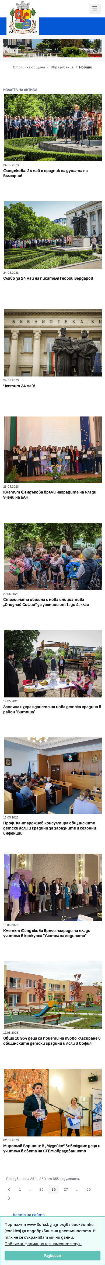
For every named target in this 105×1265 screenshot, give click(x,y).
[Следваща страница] (9, 1198)
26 (55, 1190)
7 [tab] (94, 50)
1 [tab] (62, 50)
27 (67, 1190)
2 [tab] (67, 50)
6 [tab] (89, 50)
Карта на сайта (29, 1214)
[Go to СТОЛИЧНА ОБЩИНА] (22, 17)
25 (42, 1190)
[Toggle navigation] (95, 9)
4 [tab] (78, 50)
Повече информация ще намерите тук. (43, 1243)
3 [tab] (72, 50)
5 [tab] (83, 50)
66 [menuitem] (90, 1190)
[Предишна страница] (9, 1189)
